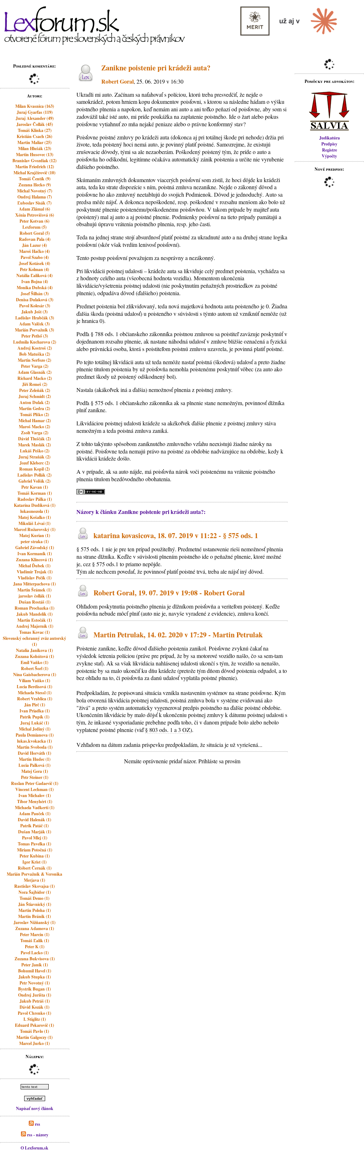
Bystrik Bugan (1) (34, 989)
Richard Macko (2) (34, 378)
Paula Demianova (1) (35, 735)
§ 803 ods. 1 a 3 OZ (167, 729)
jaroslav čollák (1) (34, 596)
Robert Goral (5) (35, 233)
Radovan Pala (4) (34, 239)
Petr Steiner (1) (34, 777)
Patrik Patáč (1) (34, 826)
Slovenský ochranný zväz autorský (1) (34, 641)
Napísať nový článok (34, 1108)
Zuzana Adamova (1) (34, 928)
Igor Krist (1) (34, 862)
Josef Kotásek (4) (34, 263)
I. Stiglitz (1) (34, 1019)
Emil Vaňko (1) (34, 662)
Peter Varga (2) (34, 366)
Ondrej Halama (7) (34, 197)
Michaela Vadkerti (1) (34, 808)
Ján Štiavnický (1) (34, 904)
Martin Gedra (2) (34, 408)
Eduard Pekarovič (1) (34, 1025)
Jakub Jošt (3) (34, 312)
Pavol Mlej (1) (34, 838)
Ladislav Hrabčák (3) (34, 318)
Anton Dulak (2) (35, 402)
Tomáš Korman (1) (34, 493)
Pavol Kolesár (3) (34, 306)
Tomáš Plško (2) (34, 415)
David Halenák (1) (34, 820)
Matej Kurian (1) (34, 535)
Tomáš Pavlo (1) (34, 1031)
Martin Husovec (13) (34, 155)
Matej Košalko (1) (34, 517)
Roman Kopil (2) (34, 469)
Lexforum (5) (34, 227)
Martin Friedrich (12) (34, 167)
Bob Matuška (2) (34, 354)
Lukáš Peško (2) (34, 451)
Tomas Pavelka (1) (34, 844)
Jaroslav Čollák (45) (34, 124)
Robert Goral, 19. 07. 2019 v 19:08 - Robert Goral (169, 593)
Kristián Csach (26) (34, 136)
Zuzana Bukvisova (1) (35, 959)
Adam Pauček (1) (34, 814)
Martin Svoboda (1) (35, 747)
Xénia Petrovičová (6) (34, 215)
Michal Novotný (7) (34, 191)
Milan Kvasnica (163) (34, 106)
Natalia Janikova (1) (34, 650)
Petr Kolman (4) (34, 269)
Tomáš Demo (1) (34, 898)
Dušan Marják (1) (34, 832)
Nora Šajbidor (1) (34, 892)
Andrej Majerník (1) (34, 626)
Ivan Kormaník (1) (34, 554)
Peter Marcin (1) (34, 934)
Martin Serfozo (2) (34, 360)
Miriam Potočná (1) (34, 850)
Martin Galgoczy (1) (34, 1037)
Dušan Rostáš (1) (34, 602)
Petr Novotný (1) (35, 983)
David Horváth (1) (34, 753)
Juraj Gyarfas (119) (35, 112)
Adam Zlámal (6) (34, 209)
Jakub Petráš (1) (35, 1001)
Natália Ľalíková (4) (34, 275)
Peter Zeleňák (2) (34, 390)
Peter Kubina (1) (35, 856)
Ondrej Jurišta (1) (34, 995)
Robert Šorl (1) (34, 668)
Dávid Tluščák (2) (34, 439)
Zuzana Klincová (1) (34, 560)
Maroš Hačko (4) (34, 251)
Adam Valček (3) (34, 324)
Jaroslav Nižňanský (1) (34, 922)
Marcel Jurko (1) (34, 1043)
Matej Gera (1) (34, 771)
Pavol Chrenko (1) (34, 1013)
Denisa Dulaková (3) (34, 300)
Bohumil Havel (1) (34, 971)
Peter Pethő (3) (34, 336)
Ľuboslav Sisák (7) (34, 203)
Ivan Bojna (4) (34, 281)
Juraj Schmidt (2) (34, 396)
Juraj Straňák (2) (34, 457)
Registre (329, 150)
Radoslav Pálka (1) (34, 499)
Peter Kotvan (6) (34, 221)
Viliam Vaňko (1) (34, 681)
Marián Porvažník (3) (34, 330)
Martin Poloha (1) (34, 910)
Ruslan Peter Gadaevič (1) (34, 783)
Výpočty (329, 156)
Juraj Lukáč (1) (34, 723)
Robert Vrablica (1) (34, 699)
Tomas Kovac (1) (34, 632)
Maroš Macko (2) (34, 427)
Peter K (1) (34, 947)
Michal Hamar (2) (34, 421)
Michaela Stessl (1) (35, 693)
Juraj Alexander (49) (35, 118)
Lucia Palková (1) (34, 765)
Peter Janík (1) (34, 965)
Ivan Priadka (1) (35, 711)
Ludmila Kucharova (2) (34, 342)
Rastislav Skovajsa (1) (34, 886)
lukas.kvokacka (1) (34, 741)
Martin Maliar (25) (34, 142)
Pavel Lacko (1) (35, 953)
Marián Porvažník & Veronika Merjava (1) (34, 877)
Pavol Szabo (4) (35, 257)
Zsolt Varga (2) (34, 433)
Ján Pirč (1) (34, 705)
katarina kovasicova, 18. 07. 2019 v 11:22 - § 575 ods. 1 (175, 536)
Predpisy (329, 144)
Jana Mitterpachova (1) (34, 584)
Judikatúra (329, 138)
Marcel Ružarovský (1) (34, 529)
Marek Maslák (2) (34, 445)
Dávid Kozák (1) (34, 1007)
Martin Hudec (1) (34, 759)
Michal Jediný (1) (34, 729)
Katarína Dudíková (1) (34, 505)
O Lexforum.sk (34, 1148)
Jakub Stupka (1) (34, 977)
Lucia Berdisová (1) (34, 687)
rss (37, 1124)
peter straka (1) (35, 541)
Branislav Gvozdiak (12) (34, 161)
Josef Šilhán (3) (35, 294)
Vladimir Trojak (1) (35, 572)
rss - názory (37, 1135)
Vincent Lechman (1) (34, 789)
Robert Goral (117, 81)
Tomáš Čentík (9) (34, 179)
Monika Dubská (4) (35, 288)
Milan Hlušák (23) (34, 148)
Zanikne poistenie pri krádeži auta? (155, 68)
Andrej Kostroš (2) (34, 348)
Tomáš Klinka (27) (35, 130)
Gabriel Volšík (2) (34, 481)
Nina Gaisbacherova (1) (34, 674)
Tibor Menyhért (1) (34, 801)
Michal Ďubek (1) (34, 566)
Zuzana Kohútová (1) (34, 656)
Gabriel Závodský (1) (34, 548)
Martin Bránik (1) (34, 916)
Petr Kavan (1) (34, 487)
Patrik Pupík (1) (34, 717)
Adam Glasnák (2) (35, 372)
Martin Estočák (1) (34, 620)
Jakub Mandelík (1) (34, 614)
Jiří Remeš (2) (34, 384)
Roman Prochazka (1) (34, 608)
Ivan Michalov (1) (34, 795)
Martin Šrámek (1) (34, 590)
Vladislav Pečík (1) (35, 578)
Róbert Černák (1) (35, 868)
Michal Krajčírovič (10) (34, 173)
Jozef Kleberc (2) (35, 463)
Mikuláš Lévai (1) (34, 523)
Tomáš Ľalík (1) (34, 941)
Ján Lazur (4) (34, 245)
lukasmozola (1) (34, 511)
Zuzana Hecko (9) (34, 185)
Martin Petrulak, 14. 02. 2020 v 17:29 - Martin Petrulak (178, 635)
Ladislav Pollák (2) (34, 475)
